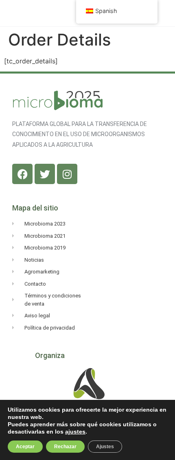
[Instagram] (67, 174)
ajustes (75, 431)
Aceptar (25, 446)
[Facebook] (22, 174)
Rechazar (65, 446)
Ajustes (105, 446)
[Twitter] (45, 174)
